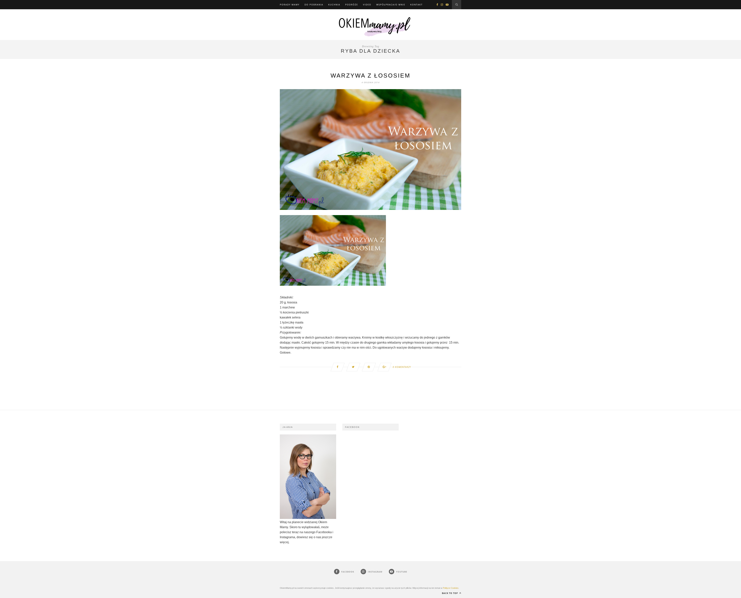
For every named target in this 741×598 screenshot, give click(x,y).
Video (367, 4)
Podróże (351, 4)
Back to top (450, 593)
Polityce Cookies (450, 588)
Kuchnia (334, 4)
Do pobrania (314, 4)
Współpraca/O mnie (390, 4)
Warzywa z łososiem (370, 75)
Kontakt (416, 4)
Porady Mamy (289, 4)
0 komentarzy (402, 367)
